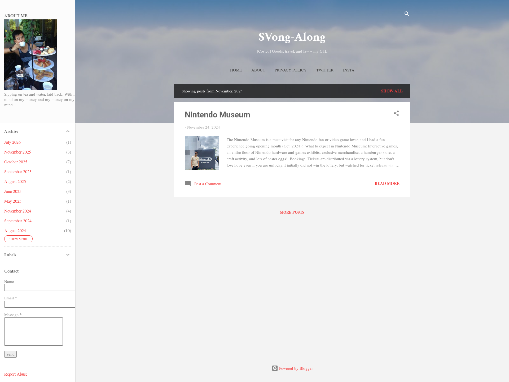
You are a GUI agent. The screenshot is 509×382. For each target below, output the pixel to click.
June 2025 (12, 191)
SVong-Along (292, 37)
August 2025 (15, 181)
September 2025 (18, 171)
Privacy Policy (291, 70)
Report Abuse (16, 374)
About (258, 70)
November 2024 (17, 211)
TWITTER (325, 70)
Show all (392, 91)
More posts (292, 212)
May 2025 (12, 201)
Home (236, 70)
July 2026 (12, 142)
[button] (396, 114)
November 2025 (17, 152)
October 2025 (15, 161)
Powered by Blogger (295, 368)
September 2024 (18, 220)
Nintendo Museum (217, 114)
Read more (387, 183)
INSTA (348, 70)
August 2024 (15, 230)
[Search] (407, 14)
